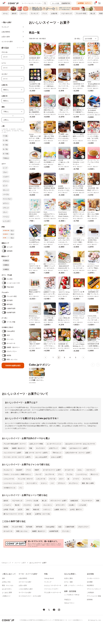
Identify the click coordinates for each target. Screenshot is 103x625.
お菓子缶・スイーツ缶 (42, 514)
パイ (52, 483)
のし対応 (9, 279)
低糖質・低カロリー (13, 347)
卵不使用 (9, 304)
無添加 (9, 355)
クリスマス (27, 505)
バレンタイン (47, 505)
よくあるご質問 (7, 592)
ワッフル (69, 474)
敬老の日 (36, 509)
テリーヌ (52, 479)
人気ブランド (53, 448)
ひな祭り (72, 505)
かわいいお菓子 (56, 457)
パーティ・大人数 (32, 500)
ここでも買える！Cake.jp (71, 594)
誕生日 (14, 13)
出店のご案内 (68, 578)
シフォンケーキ (9, 479)
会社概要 (90, 582)
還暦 (97, 500)
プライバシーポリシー (94, 589)
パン (20, 487)
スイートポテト (32, 483)
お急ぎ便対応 (23, 578)
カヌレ (80, 470)
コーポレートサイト (93, 578)
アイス (44, 13)
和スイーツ (94, 474)
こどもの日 (82, 505)
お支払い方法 (6, 582)
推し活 (93, 13)
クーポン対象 (11, 322)
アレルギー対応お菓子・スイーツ (15, 444)
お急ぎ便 (54, 13)
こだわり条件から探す (26, 589)
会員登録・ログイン (84, 3)
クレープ (38, 474)
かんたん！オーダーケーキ (52, 585)
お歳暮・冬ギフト (60, 509)
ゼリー (61, 479)
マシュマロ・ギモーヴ (25, 479)
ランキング (34, 13)
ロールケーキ (69, 470)
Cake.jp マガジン (69, 603)
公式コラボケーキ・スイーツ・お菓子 (77, 452)
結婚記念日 (74, 500)
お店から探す (23, 585)
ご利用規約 (90, 592)
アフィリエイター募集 (94, 596)
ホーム (5, 13)
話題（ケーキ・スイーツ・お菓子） (37, 452)
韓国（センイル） (12, 359)
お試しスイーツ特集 (36, 444)
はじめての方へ (7, 589)
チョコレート (8, 470)
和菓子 (37, 470)
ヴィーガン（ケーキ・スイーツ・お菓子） (17, 457)
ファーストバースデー (51, 589)
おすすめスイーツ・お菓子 (78, 448)
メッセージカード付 (13, 283)
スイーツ (23, 13)
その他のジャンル (9, 487)
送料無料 (9, 251)
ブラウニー (61, 483)
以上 (12, 230)
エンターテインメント (54, 444)
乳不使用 (9, 300)
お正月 (20, 509)
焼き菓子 (19, 470)
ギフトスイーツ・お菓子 (58, 500)
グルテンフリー (12, 351)
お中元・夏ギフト (76, 509)
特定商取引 (90, 585)
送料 (3, 578)
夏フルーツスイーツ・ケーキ (13, 514)
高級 (30, 448)
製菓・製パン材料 (88, 483)
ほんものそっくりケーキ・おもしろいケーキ (80, 444)
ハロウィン (46, 509)
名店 (8, 335)
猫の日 (29, 514)
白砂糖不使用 (11, 312)
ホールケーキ (11, 343)
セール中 (9, 247)
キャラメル (86, 479)
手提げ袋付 (10, 287)
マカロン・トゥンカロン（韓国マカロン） (17, 474)
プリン (60, 474)
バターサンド (90, 470)
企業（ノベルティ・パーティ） (74, 585)
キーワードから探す (25, 592)
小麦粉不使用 (11, 308)
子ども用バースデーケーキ (52, 592)
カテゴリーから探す (25, 582)
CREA (64, 448)
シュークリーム (81, 474)
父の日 (37, 505)
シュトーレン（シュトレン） (13, 483)
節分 (27, 509)
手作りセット (57, 452)
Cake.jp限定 (11, 331)
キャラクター (40, 448)
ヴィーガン (10, 339)
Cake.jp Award (49, 578)
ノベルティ (7, 505)
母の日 (17, 505)
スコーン (44, 483)
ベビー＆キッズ (66, 13)
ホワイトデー (60, 505)
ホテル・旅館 (68, 582)
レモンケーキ (41, 479)
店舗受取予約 (66, 3)
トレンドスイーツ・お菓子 (12, 452)
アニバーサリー (87, 500)
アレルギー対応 (81, 13)
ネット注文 (55, 3)
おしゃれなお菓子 (41, 457)
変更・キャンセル (7, 585)
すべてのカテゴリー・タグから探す (30, 596)
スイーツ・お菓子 (20, 563)
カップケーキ (49, 474)
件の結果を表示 (13, 365)
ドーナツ (76, 479)
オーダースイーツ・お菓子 (52, 470)
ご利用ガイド (6, 596)
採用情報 (90, 599)
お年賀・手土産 (9, 509)
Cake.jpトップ (6, 563)
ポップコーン (73, 483)
